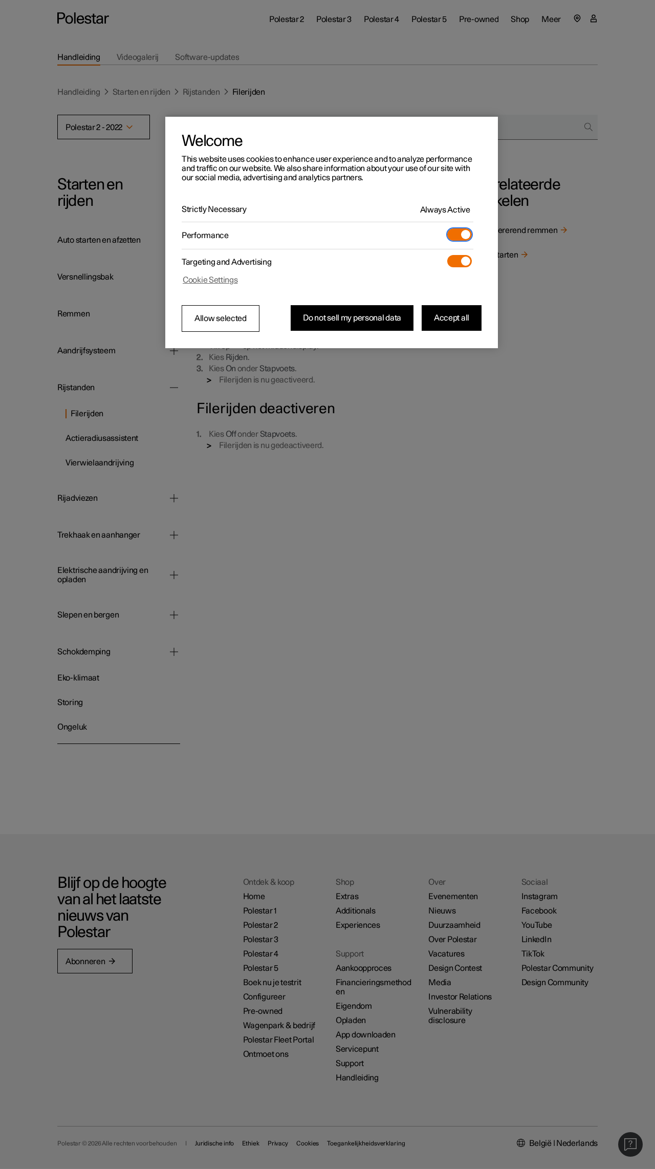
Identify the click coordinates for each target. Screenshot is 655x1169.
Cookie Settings (210, 280)
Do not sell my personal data (352, 318)
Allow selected (220, 318)
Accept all (451, 318)
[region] (331, 232)
